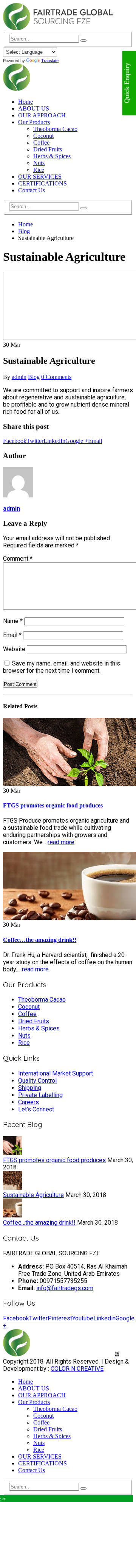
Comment (17, 558)
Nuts (39, 163)
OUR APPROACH (42, 115)
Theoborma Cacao (55, 129)
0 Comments (56, 377)
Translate (50, 60)
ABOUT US (33, 108)
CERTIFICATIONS (42, 183)
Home (25, 101)
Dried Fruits (47, 149)
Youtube (82, 1318)
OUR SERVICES (40, 176)
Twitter (34, 441)
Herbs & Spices (52, 156)
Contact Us (31, 190)
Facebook (14, 441)
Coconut (43, 135)
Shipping (29, 1087)
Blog (34, 377)
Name (13, 621)
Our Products (34, 122)
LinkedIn (54, 441)
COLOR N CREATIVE (77, 1368)
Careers (28, 1102)
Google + (76, 441)
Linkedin (104, 1318)
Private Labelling (40, 1095)
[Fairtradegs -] (58, 28)
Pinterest (60, 1318)
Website (14, 649)
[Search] (83, 40)
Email (95, 441)
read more (61, 842)
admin (19, 377)
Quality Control (37, 1080)
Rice (38, 170)
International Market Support (55, 1073)
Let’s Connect (36, 1109)
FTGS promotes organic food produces (53, 805)
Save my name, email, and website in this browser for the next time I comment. (61, 667)
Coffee (41, 142)
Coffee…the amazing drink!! (39, 940)
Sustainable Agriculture (33, 1195)
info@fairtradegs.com (64, 1288)
